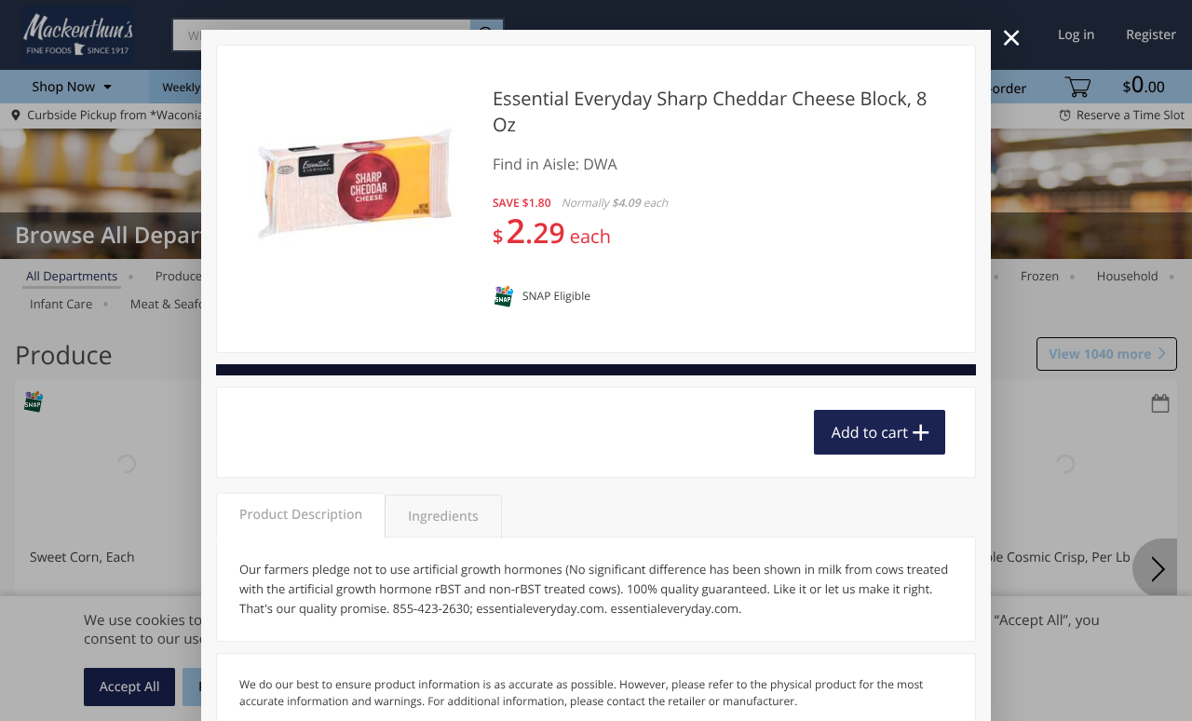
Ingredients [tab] (443, 516)
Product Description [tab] (300, 515)
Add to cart (870, 432)
